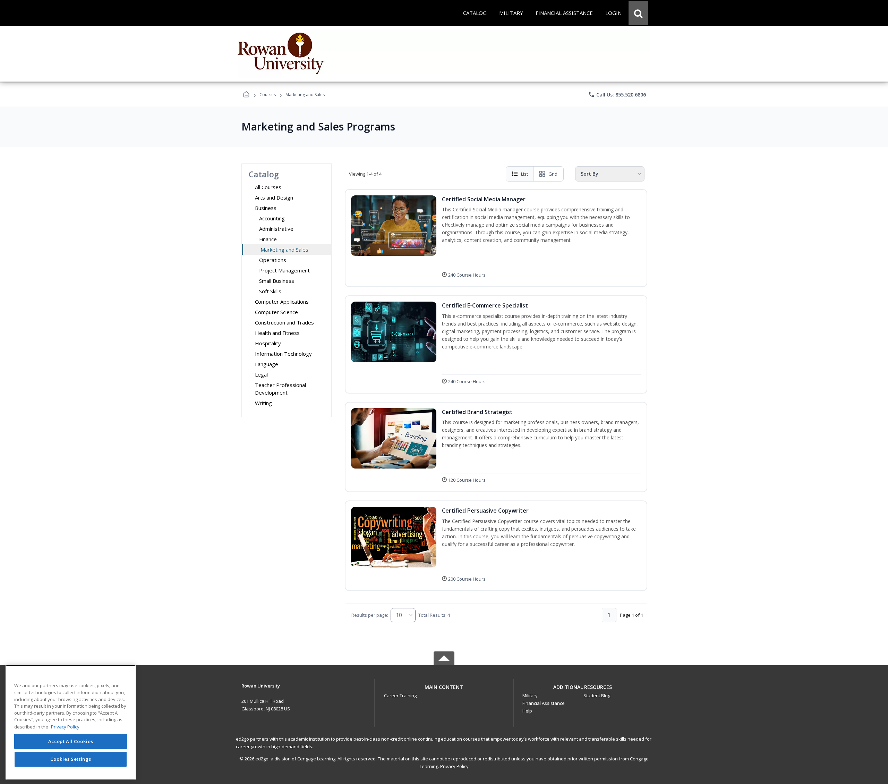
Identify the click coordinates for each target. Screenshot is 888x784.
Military (530, 695)
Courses (267, 95)
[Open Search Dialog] (638, 13)
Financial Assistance (543, 703)
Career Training (400, 695)
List (524, 174)
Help (527, 711)
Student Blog (596, 695)
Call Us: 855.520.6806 (617, 94)
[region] (71, 722)
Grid (552, 174)
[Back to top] (444, 691)
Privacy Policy (454, 766)
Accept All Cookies (70, 741)
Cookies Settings (70, 759)
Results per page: (369, 615)
